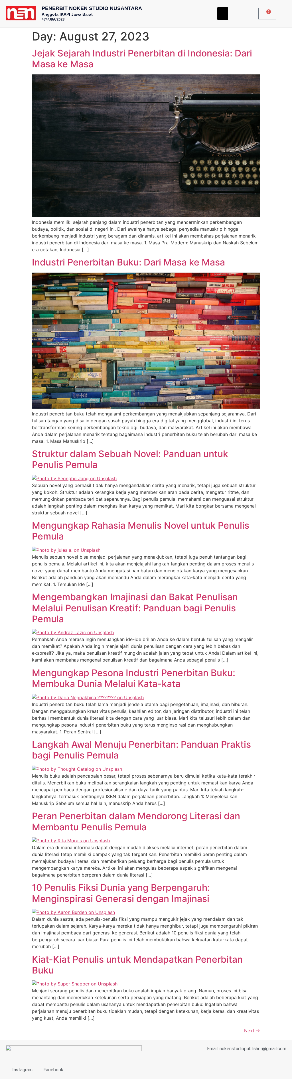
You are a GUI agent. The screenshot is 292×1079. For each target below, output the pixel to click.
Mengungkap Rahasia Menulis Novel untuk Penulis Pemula (140, 531)
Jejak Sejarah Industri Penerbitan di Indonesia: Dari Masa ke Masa (142, 59)
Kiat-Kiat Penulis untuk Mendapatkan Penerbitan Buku (137, 965)
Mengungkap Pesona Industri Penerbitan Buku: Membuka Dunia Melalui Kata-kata (133, 678)
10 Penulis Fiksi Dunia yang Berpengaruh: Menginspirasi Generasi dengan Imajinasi (121, 893)
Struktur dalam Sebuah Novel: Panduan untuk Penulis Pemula (130, 459)
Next (252, 1030)
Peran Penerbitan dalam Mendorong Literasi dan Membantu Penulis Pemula (136, 821)
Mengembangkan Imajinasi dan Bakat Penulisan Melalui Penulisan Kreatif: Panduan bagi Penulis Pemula (135, 607)
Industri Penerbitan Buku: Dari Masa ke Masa (128, 262)
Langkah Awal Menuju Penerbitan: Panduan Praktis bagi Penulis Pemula (141, 750)
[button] (222, 13)
